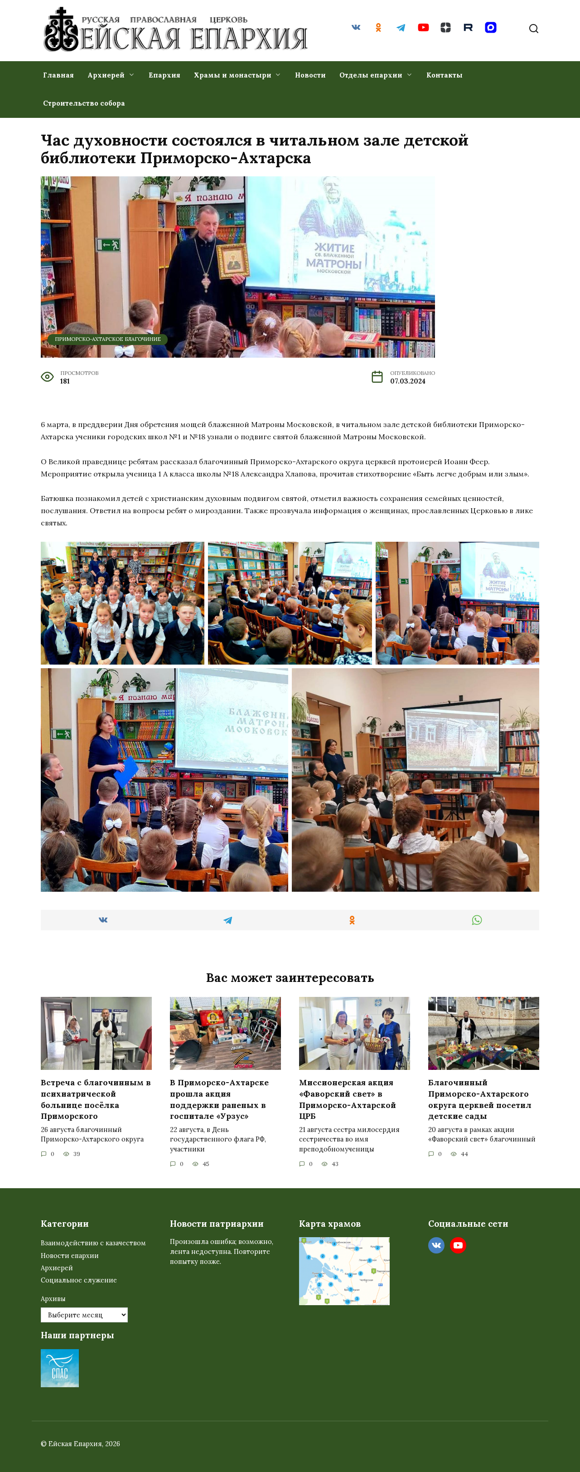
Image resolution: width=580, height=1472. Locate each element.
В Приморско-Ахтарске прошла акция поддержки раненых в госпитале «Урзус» (219, 1099)
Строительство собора (84, 103)
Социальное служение (79, 1280)
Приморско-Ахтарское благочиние (108, 339)
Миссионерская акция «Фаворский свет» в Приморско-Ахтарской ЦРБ (347, 1099)
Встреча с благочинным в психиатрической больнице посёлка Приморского (96, 1099)
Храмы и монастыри (232, 75)
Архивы (53, 1299)
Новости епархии (70, 1256)
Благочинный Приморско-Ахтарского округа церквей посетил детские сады (480, 1099)
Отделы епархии (370, 75)
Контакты (444, 75)
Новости (310, 75)
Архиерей (106, 75)
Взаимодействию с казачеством (93, 1243)
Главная (58, 75)
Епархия (164, 75)
